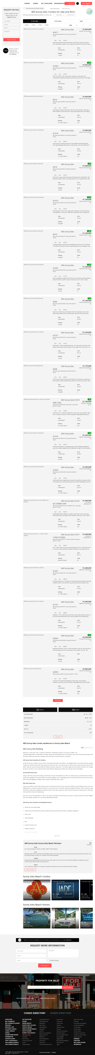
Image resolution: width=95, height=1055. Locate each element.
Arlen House (25, 1038)
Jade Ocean (42, 1025)
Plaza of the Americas (62, 1031)
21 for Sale (34, 21)
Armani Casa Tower (27, 1040)
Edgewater (9, 1037)
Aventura (8, 1019)
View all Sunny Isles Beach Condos (35, 8)
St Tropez (76, 1021)
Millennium (42, 1036)
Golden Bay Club (43, 1021)
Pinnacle (59, 1029)
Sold (81, 21)
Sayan (58, 1044)
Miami (24, 1021)
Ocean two (59, 1021)
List (76, 25)
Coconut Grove (10, 1029)
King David (42, 1029)
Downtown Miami (11, 1035)
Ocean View (60, 1023)
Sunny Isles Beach (54, 8)
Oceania (59, 1025)
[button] (49, 38)
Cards (90, 25)
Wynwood (77, 1044)
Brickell (8, 1025)
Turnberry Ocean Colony (80, 1035)
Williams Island (79, 1042)
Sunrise (76, 1038)
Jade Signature (43, 1027)
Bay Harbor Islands (12, 1023)
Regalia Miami (60, 1038)
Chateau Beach (26, 1044)
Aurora (24, 1042)
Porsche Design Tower (62, 1035)
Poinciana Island (61, 1033)
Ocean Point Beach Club (45, 1044)
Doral (7, 1033)
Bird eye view (70, 15)
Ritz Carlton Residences (63, 1040)
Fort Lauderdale (11, 1040)
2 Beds (33, 25)
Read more (57, 835)
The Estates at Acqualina (80, 1023)
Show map (59, 15)
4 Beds (46, 25)
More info (57, 737)
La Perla (41, 1031)
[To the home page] (47, 8)
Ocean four (42, 1040)
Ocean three (60, 1019)
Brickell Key (9, 1027)
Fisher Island (10, 1038)
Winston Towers (78, 1036)
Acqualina (24, 1036)
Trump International (79, 1025)
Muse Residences (44, 1038)
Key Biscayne (27, 1019)
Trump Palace (77, 1027)
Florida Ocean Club (44, 1019)
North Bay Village (29, 1025)
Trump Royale (77, 1029)
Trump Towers (77, 1031)
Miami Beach (26, 1023)
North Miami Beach (29, 1029)
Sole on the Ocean (78, 1019)
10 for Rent (58, 21)
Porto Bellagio (60, 1036)
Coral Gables (10, 1031)
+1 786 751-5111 (15, 1053)
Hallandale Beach (12, 1042)
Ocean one (42, 1042)
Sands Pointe (60, 1042)
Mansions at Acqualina (45, 1033)
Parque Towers (60, 1027)
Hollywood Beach (11, 1044)
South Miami (26, 1031)
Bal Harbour (10, 1021)
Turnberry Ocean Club (79, 1033)
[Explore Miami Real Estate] (6, 3)
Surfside (77, 1040)
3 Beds (40, 25)
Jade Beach (42, 1023)
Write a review (30, 869)
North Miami (27, 1027)
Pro (83, 25)
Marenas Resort (43, 1035)
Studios (27, 25)
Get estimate (67, 987)
